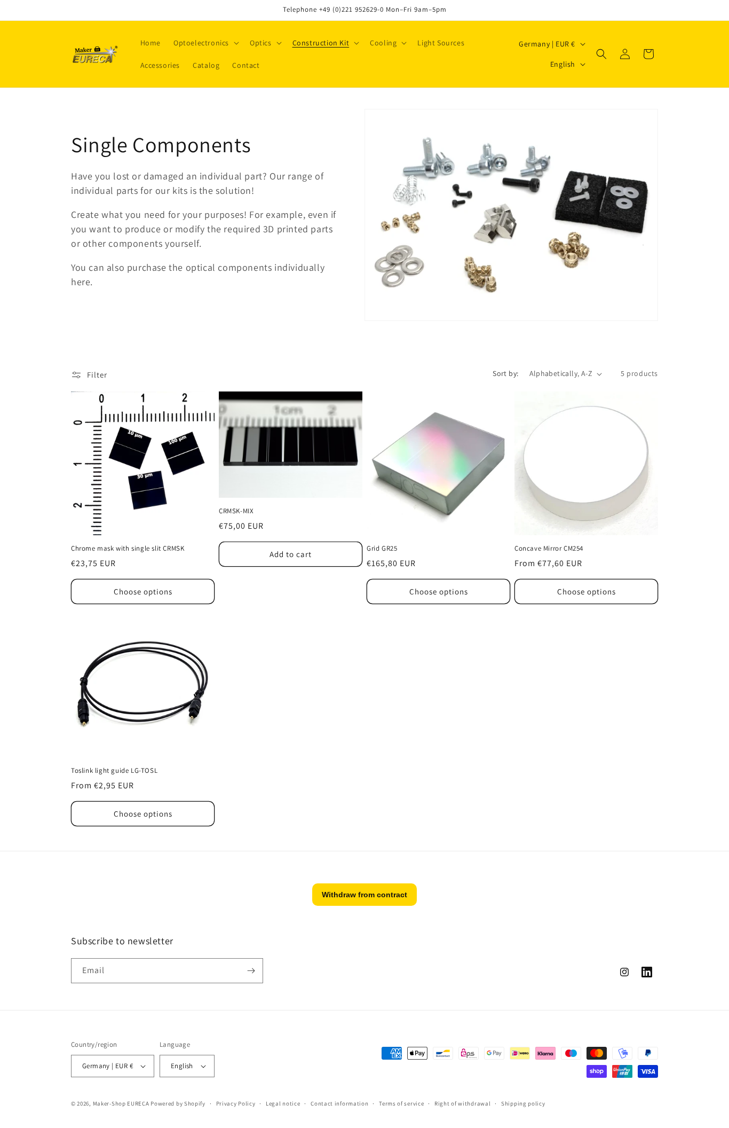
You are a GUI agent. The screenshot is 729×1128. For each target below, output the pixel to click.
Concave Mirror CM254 (548, 548)
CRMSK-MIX (236, 511)
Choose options (143, 591)
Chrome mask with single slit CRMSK (127, 548)
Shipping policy (523, 1103)
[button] (205, 43)
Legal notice (283, 1103)
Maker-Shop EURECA (121, 1103)
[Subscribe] (251, 970)
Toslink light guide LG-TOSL (114, 770)
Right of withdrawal (462, 1103)
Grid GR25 (382, 548)
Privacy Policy (236, 1103)
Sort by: (505, 373)
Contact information (339, 1103)
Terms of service (401, 1103)
